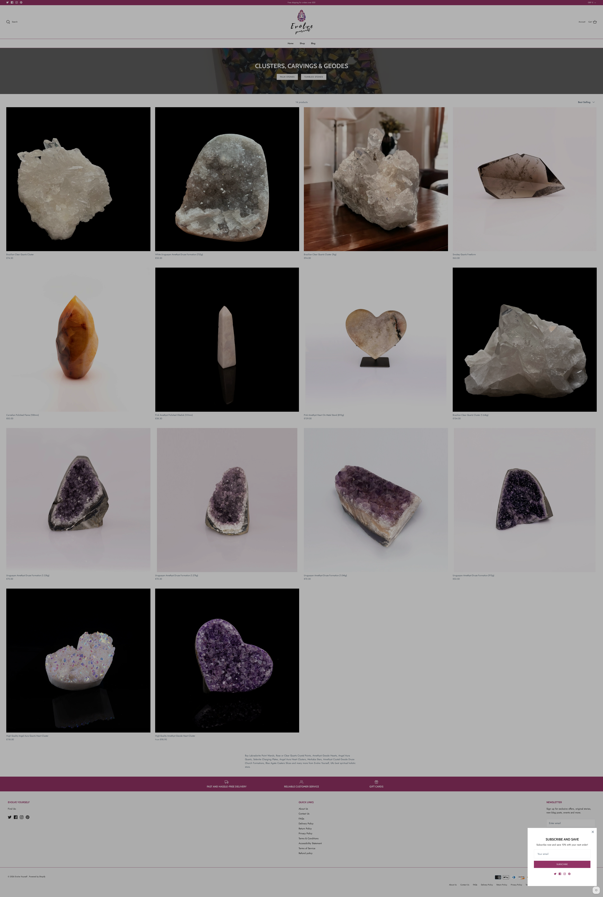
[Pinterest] (569, 874)
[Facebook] (560, 874)
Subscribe (562, 864)
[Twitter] (555, 874)
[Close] (592, 831)
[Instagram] (564, 874)
